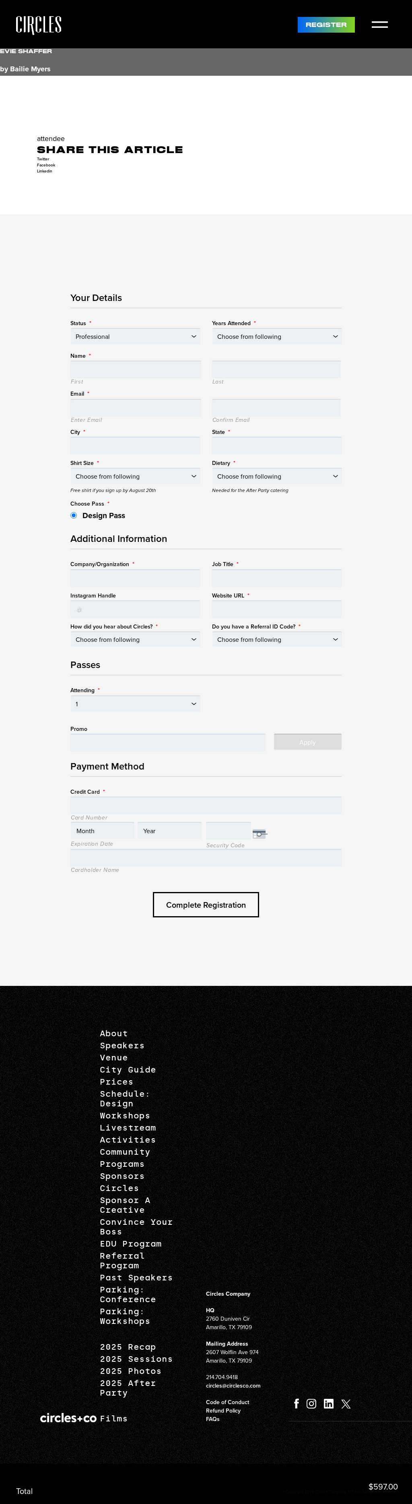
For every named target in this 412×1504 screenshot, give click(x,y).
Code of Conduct (227, 1402)
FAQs (213, 1419)
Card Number (89, 818)
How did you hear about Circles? (114, 626)
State (221, 432)
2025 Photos (131, 1371)
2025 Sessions (136, 1359)
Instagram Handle (93, 595)
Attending (85, 690)
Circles (119, 1188)
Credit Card (87, 791)
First (77, 382)
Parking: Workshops (125, 1316)
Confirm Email (231, 420)
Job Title (225, 564)
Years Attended (234, 323)
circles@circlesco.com (233, 1386)
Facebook (46, 165)
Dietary (223, 463)
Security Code (225, 845)
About (114, 1033)
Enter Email (86, 420)
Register (326, 25)
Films (114, 1418)
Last (218, 382)
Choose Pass (89, 503)
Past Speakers (136, 1277)
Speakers (122, 1045)
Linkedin (44, 171)
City (77, 432)
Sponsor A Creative (125, 1205)
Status (80, 323)
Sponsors (122, 1176)
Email (79, 393)
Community (125, 1152)
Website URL (230, 595)
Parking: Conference (128, 1294)
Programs (122, 1164)
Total (24, 1491)
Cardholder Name (95, 870)
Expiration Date (92, 844)
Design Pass (103, 515)
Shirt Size (84, 463)
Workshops (125, 1115)
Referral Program (122, 1260)
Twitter (43, 159)
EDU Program (131, 1244)
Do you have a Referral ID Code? (256, 626)
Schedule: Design (125, 1098)
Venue (114, 1057)
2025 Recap (128, 1347)
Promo (78, 728)
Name (80, 355)
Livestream (128, 1128)
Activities (128, 1140)
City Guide (128, 1070)
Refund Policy (223, 1410)
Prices (117, 1082)
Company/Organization (102, 564)
